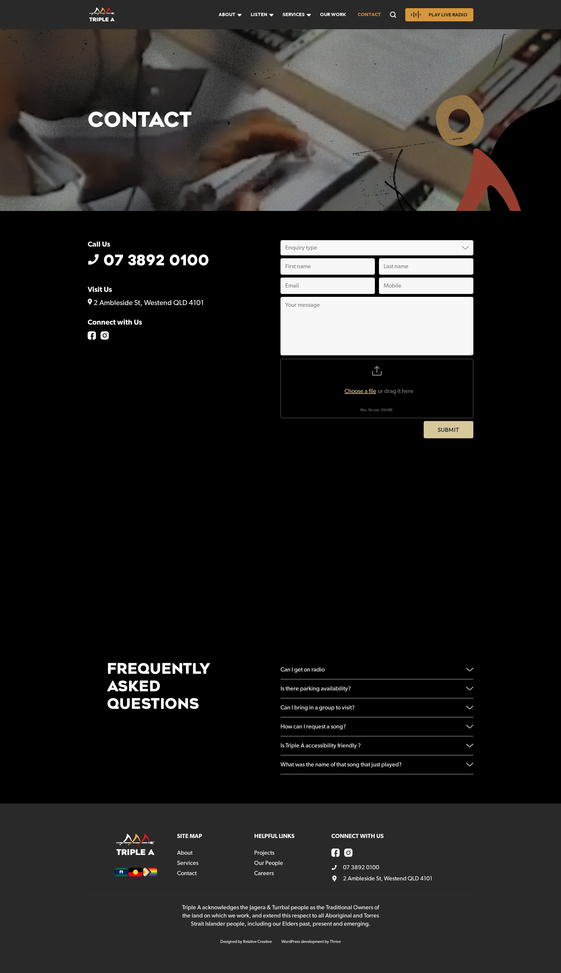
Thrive (335, 942)
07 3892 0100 (156, 260)
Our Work (333, 14)
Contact (369, 14)
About (227, 14)
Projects (264, 853)
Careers (264, 873)
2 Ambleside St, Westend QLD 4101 (148, 303)
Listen (259, 14)
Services (294, 14)
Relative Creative (257, 942)
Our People (268, 863)
